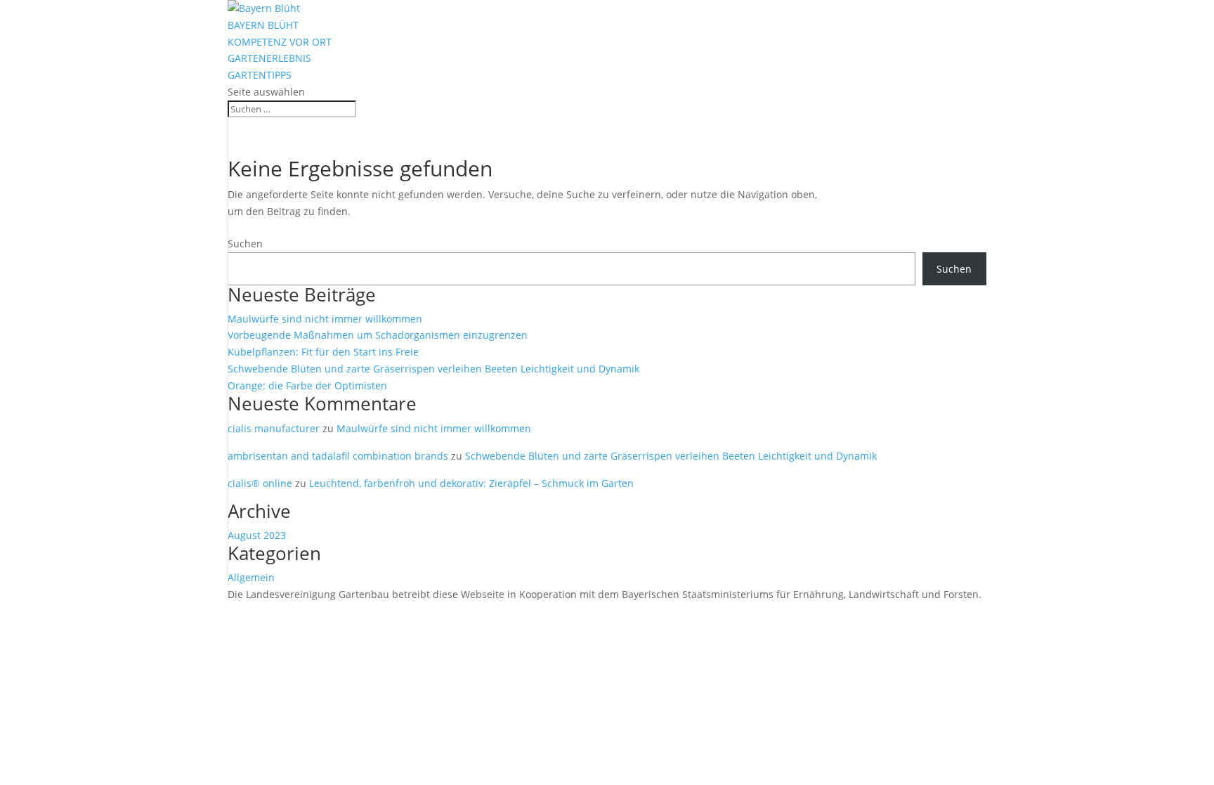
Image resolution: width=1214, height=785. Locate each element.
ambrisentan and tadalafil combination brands (338, 455)
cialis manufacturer (274, 428)
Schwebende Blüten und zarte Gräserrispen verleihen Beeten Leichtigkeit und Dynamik (433, 368)
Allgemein (251, 577)
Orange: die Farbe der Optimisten (307, 385)
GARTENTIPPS (260, 75)
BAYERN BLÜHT (263, 25)
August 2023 (257, 535)
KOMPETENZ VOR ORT (280, 41)
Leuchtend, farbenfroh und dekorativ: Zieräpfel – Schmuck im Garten (471, 483)
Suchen (245, 243)
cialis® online (260, 483)
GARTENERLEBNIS (269, 58)
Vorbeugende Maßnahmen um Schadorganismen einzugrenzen (378, 335)
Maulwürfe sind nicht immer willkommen (325, 318)
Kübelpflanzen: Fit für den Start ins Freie (323, 351)
